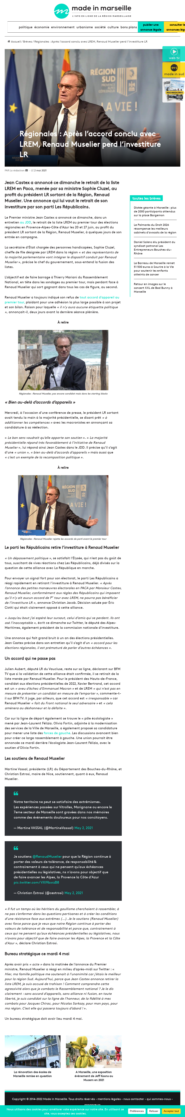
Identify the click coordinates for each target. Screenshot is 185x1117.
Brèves (27, 41)
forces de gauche (57, 733)
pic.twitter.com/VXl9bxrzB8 (36, 882)
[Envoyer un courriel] (26, 170)
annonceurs (92, 1104)
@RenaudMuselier (47, 856)
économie (41, 27)
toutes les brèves (146, 198)
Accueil (15, 41)
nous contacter (133, 1099)
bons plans (129, 27)
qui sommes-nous (159, 1099)
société (100, 27)
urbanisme (84, 27)
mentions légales (109, 1099)
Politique (26, 27)
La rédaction (17, 170)
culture (113, 27)
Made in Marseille (55, 1099)
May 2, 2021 (83, 827)
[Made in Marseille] (92, 11)
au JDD (25, 222)
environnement (63, 27)
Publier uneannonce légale (150, 26)
